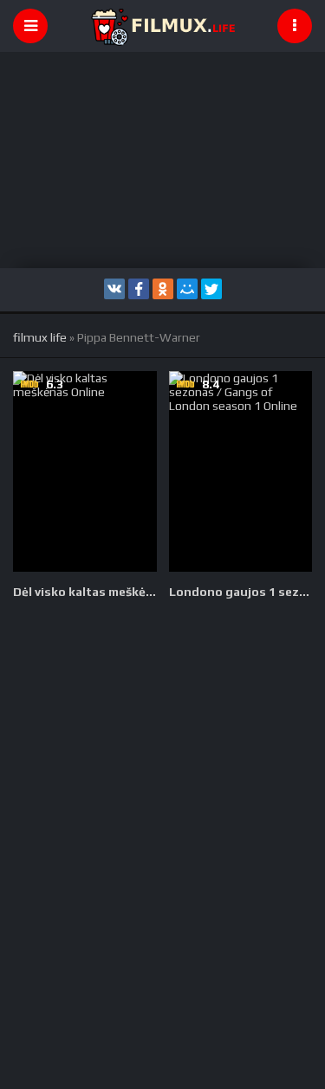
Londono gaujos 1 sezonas (241, 592)
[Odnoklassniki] (163, 289)
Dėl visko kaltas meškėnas (85, 592)
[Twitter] (211, 289)
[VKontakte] (114, 289)
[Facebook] (138, 289)
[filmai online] (163, 26)
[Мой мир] (187, 289)
